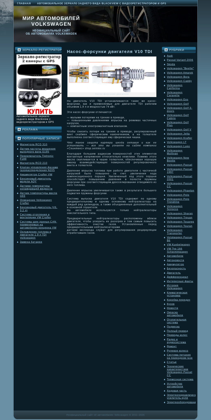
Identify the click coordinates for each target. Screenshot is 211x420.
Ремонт (172, 346)
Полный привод (177, 331)
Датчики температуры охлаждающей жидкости (36, 187)
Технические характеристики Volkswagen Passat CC (179, 371)
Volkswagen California (175, 87)
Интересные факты (180, 281)
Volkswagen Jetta (178, 133)
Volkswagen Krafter (179, 138)
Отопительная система (176, 321)
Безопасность (176, 268)
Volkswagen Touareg (180, 221)
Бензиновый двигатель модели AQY (35, 180)
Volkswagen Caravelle (175, 94)
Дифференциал (177, 277)
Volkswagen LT (176, 142)
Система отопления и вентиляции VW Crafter (35, 216)
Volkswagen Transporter (175, 232)
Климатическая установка (177, 294)
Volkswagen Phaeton (180, 190)
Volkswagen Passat (179, 164)
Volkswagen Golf (178, 103)
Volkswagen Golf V (179, 129)
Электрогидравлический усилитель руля (183, 396)
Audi (170, 55)
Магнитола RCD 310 (33, 144)
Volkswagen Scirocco (175, 208)
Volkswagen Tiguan (179, 217)
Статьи (172, 362)
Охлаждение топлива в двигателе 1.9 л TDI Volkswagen (35, 234)
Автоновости (175, 260)
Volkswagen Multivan (175, 152)
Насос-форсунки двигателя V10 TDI (109, 51)
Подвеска (173, 326)
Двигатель (174, 272)
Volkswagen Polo (178, 195)
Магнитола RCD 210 (33, 163)
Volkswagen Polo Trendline (178, 200)
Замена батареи (31, 242)
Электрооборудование (182, 402)
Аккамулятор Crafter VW (36, 174)
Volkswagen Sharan (180, 213)
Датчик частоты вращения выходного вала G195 (38, 150)
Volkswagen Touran (179, 226)
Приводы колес (177, 335)
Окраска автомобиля (175, 314)
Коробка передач (178, 299)
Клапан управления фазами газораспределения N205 (39, 169)
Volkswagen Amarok (180, 72)
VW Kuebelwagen (178, 244)
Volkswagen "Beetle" (180, 68)
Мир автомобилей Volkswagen (51, 21)
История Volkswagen (175, 287)
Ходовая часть (177, 390)
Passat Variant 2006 (180, 60)
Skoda (171, 64)
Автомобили (175, 256)
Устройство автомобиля (175, 385)
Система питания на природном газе (180, 356)
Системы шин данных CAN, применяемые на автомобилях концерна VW (38, 224)
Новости (172, 308)
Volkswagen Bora (178, 76)
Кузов (171, 304)
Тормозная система (180, 379)
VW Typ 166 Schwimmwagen (177, 250)
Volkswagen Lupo (178, 146)
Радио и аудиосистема (176, 341)
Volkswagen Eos (177, 99)
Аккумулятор (175, 264)
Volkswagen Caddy (179, 81)
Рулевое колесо (177, 350)
